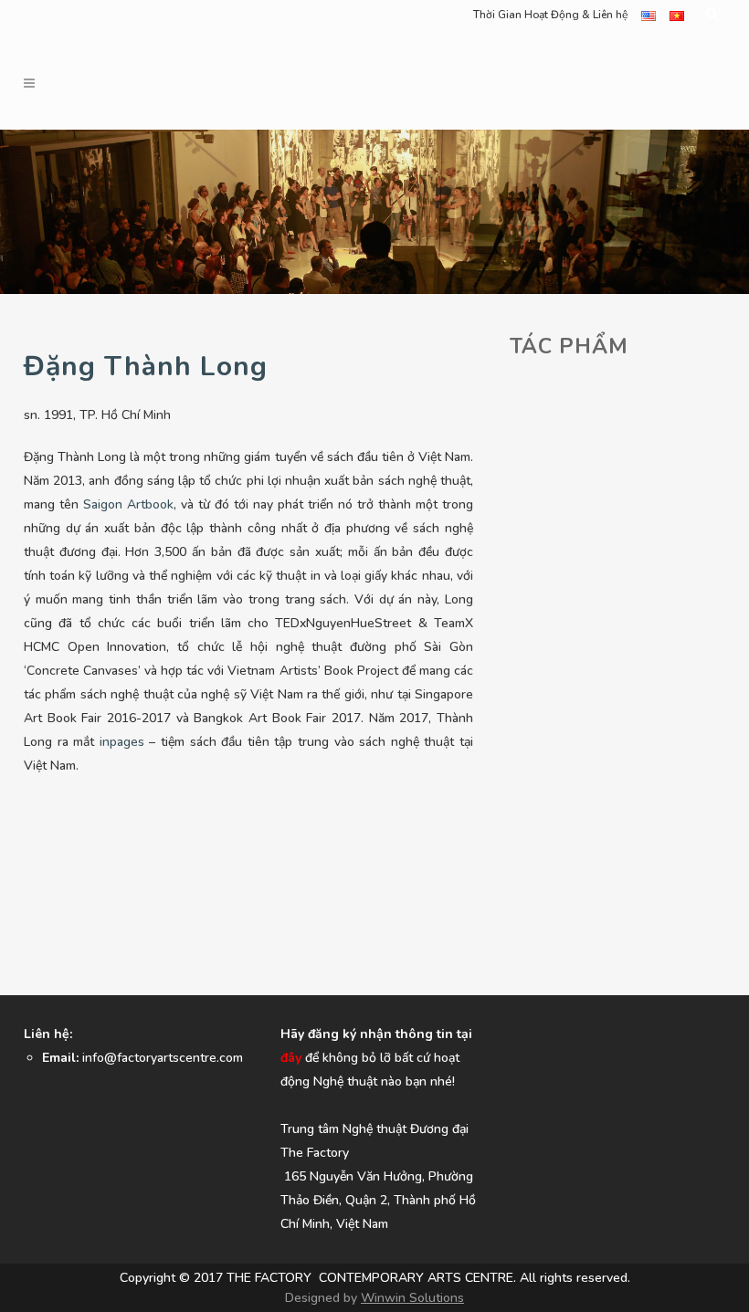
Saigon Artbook (128, 504)
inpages (122, 741)
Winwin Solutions (412, 1298)
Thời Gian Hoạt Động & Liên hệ (550, 14)
